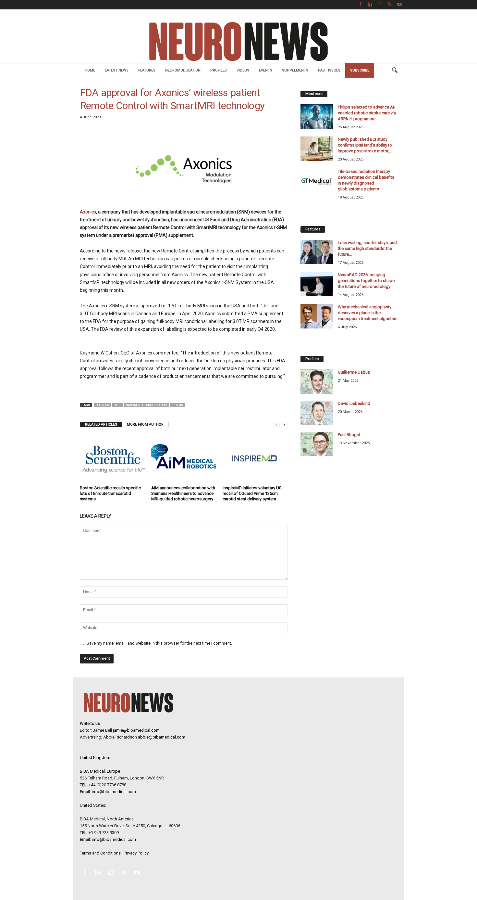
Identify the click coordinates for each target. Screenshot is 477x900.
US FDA (177, 405)
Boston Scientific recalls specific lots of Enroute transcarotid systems (110, 493)
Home (90, 70)
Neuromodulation (183, 70)
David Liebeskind (354, 403)
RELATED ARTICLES (101, 424)
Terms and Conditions (100, 853)
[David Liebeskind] (316, 413)
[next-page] (284, 424)
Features (146, 70)
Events (265, 70)
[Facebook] (360, 4)
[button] (394, 70)
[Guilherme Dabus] (316, 381)
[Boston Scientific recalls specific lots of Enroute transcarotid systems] (112, 458)
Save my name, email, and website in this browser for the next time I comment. (159, 643)
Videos (243, 70)
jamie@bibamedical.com (136, 730)
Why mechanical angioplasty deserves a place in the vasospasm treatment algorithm (368, 312)
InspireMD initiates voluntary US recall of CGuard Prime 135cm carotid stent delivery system (252, 493)
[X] (390, 4)
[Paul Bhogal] (316, 444)
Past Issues (329, 70)
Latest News (116, 70)
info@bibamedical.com (114, 791)
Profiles (218, 70)
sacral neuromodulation (146, 405)
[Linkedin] (370, 4)
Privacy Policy (136, 853)
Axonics (88, 211)
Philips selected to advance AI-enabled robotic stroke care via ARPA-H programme (367, 113)
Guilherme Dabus (354, 372)
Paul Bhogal (349, 434)
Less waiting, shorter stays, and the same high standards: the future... (367, 248)
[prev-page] (276, 424)
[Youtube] (399, 4)
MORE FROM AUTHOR (145, 424)
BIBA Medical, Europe (100, 771)
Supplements (295, 70)
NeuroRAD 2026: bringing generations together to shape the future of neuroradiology (366, 280)
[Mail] (380, 4)
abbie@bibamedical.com (161, 737)
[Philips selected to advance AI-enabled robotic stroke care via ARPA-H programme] (316, 116)
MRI (117, 405)
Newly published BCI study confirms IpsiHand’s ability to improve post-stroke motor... (365, 145)
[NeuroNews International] (238, 41)
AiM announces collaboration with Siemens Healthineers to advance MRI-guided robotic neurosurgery (183, 493)
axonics (102, 405)
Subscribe (359, 70)
